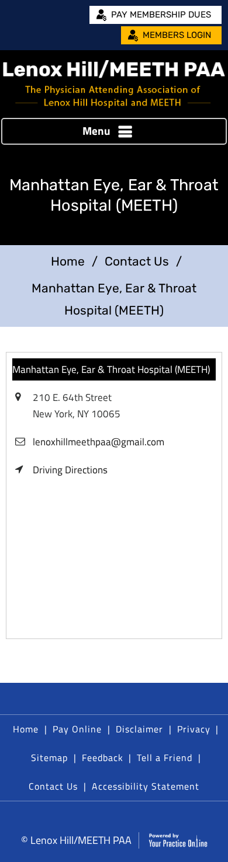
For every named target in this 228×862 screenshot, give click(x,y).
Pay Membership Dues (161, 14)
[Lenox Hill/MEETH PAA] (114, 84)
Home (68, 261)
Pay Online (77, 729)
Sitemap (49, 758)
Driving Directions (70, 469)
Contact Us (137, 261)
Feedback (102, 758)
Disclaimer (139, 729)
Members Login (177, 35)
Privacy (193, 729)
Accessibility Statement (145, 786)
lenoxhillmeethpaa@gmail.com (98, 441)
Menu (96, 130)
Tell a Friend (164, 758)
